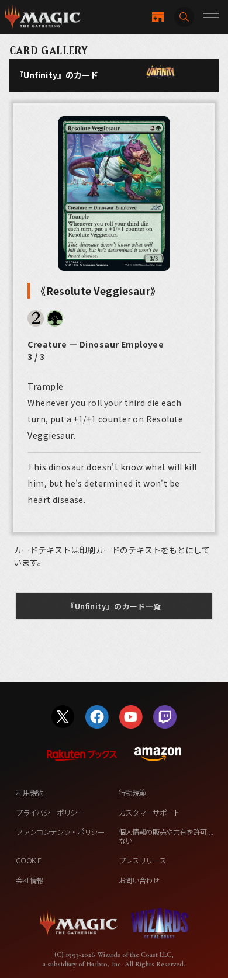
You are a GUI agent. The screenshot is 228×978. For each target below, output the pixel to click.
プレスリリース (142, 860)
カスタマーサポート (149, 812)
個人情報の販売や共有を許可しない (166, 836)
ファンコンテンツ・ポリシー (60, 832)
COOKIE (29, 860)
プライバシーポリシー (50, 812)
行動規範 (132, 793)
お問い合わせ (139, 880)
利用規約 (29, 793)
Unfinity (40, 75)
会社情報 (29, 880)
